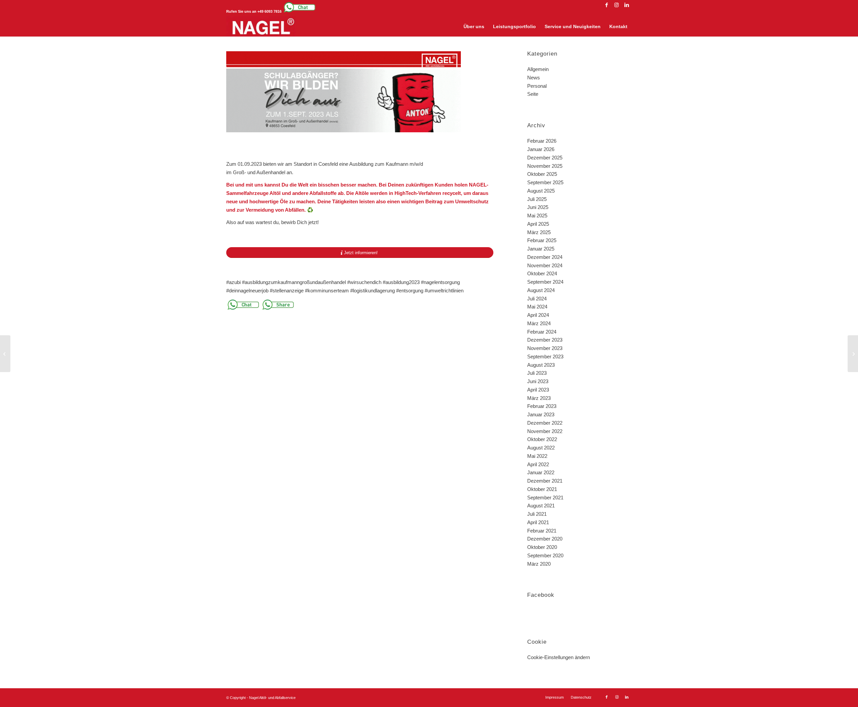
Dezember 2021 (544, 481)
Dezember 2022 (544, 423)
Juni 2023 (537, 381)
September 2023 (545, 356)
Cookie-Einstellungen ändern (558, 657)
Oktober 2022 (542, 439)
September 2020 (545, 555)
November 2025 (544, 166)
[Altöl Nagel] (261, 26)
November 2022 (544, 431)
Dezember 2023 (544, 340)
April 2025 (538, 224)
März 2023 (539, 398)
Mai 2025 (537, 215)
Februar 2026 (541, 141)
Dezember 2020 (544, 539)
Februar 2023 (541, 406)
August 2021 (541, 505)
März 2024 (539, 323)
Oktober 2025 (542, 174)
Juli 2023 (537, 373)
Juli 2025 (537, 199)
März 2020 (539, 564)
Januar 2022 (540, 472)
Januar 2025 (540, 249)
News (533, 77)
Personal (537, 86)
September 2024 (545, 282)
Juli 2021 (537, 514)
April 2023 (538, 390)
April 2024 (538, 315)
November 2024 (544, 265)
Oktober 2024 (542, 273)
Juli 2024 (537, 298)
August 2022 (541, 447)
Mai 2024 (537, 306)
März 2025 (539, 232)
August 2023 (541, 365)
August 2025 (541, 191)
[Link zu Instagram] (616, 5)
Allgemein (538, 69)
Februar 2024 (541, 332)
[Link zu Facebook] (606, 5)
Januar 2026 (540, 149)
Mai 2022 (537, 456)
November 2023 (544, 348)
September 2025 (545, 182)
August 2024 (541, 290)
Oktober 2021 (542, 489)
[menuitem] (474, 26)
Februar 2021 (541, 531)
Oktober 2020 (542, 547)
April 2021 (538, 522)
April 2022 (538, 464)
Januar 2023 (540, 414)
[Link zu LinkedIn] (627, 5)
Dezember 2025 (544, 157)
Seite (532, 94)
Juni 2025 (537, 207)
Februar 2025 (541, 240)
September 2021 (545, 497)
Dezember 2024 (544, 257)
